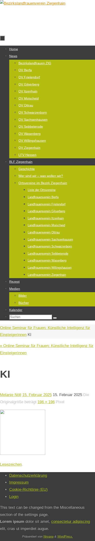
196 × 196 (46, 402)
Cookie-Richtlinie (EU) (28, 489)
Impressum (19, 482)
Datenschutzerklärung (28, 475)
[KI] (22, 453)
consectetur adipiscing (70, 521)
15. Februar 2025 (37, 395)
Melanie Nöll (10, 395)
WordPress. (65, 536)
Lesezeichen (11, 464)
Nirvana (48, 536)
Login (13, 496)
